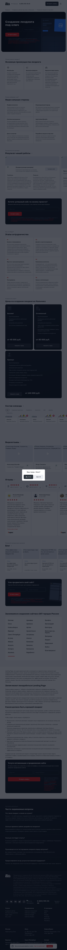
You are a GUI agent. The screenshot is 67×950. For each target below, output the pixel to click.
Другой (38, 476)
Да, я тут (28, 476)
